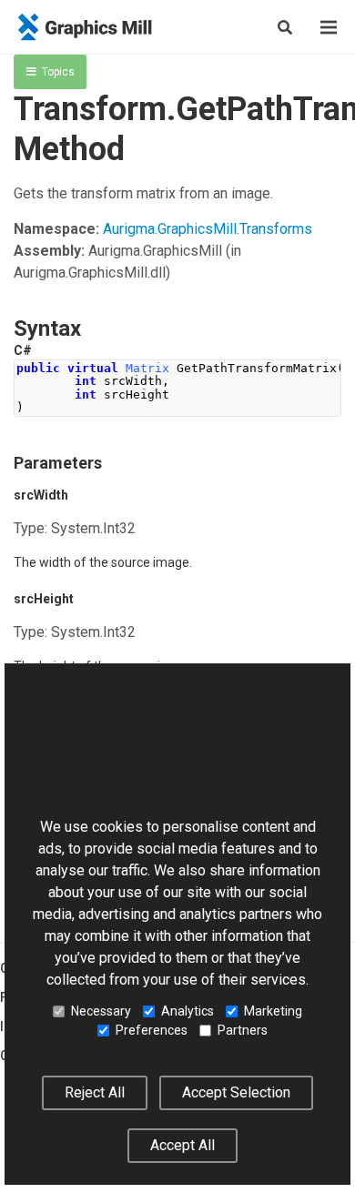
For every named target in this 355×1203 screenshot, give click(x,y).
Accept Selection (236, 1092)
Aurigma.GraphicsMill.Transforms (207, 229)
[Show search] (285, 27)
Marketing (273, 1011)
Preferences (152, 1030)
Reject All (95, 1092)
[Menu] (328, 27)
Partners (243, 1030)
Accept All (182, 1145)
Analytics (187, 1011)
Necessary (101, 1011)
